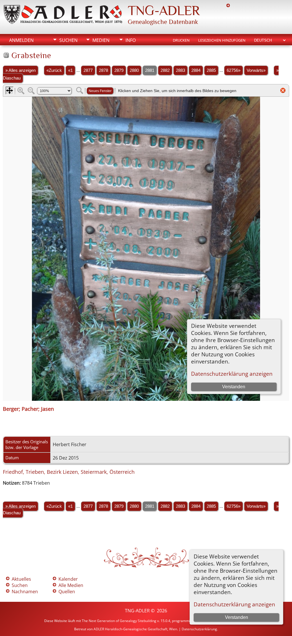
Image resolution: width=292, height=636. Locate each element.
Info (130, 40)
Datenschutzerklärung (199, 629)
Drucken (181, 40)
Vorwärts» (256, 70)
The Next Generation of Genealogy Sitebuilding (119, 620)
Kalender (68, 579)
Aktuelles (21, 579)
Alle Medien (70, 585)
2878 (103, 70)
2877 (88, 70)
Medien (101, 40)
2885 (211, 70)
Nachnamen (25, 591)
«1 (70, 70)
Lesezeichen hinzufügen (222, 40)
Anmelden (21, 40)
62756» (233, 70)
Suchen (68, 40)
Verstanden (236, 617)
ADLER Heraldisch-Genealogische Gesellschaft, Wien (135, 629)
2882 (165, 70)
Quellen (66, 591)
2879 (118, 70)
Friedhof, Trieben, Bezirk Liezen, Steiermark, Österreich (69, 471)
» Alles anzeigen (20, 70)
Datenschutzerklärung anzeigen (234, 604)
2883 (180, 70)
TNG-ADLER (164, 10)
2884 (195, 70)
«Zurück (54, 70)
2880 (134, 70)
